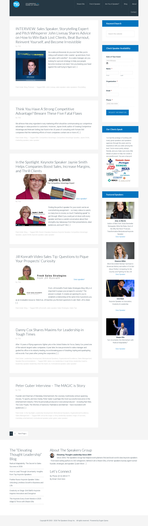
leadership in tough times (64, 361)
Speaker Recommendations (26, 361)
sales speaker (61, 87)
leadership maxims (80, 361)
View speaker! (81, 199)
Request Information (117, 112)
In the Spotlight (29, 413)
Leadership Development (33, 358)
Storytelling (82, 87)
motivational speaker (58, 364)
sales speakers (71, 87)
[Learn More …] (80, 464)
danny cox (51, 361)
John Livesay (50, 87)
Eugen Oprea (103, 521)
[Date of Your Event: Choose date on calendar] (107, 63)
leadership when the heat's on (40, 364)
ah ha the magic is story (49, 416)
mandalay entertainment (24, 418)
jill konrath (42, 308)
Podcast (31, 87)
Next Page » (22, 434)
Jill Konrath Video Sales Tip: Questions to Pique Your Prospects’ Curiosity (52, 258)
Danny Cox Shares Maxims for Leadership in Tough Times (50, 331)
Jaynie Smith (84, 138)
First (107, 75)
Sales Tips (73, 308)
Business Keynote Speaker (60, 232)
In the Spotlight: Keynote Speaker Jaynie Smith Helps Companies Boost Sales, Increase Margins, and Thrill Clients (53, 166)
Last (121, 75)
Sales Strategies (63, 308)
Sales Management (85, 358)
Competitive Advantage (47, 138)
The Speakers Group (26, 4)
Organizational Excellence (68, 358)
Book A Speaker (45, 232)
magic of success (79, 416)
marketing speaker (22, 140)
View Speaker (120, 237)
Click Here (61, 479)
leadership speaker (22, 364)
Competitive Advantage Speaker (68, 138)
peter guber (53, 418)
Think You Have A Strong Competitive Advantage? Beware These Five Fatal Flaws (49, 111)
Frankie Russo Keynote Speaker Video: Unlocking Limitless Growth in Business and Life (26, 482)
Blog (25, 87)
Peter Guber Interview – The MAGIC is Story (50, 385)
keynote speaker (38, 235)
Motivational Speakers (50, 358)
